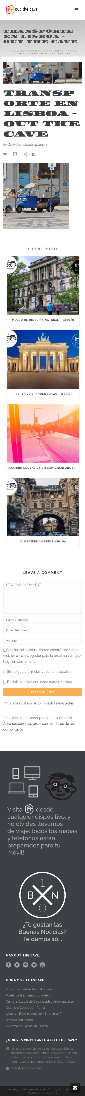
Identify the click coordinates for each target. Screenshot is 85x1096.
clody (11, 144)
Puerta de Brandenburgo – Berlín (43, 393)
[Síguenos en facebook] (8, 965)
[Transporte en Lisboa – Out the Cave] (42, 73)
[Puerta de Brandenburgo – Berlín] (43, 359)
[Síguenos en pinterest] (25, 965)
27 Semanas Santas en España (27, 1026)
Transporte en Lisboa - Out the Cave (46, 51)
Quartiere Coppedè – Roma (43, 541)
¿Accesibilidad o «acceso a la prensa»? (33, 1014)
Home (12, 51)
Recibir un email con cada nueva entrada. (40, 682)
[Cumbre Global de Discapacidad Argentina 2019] (43, 433)
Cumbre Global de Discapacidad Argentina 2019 (44, 467)
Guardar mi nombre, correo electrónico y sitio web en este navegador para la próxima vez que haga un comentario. (42, 656)
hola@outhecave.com (26, 1068)
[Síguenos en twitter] (34, 965)
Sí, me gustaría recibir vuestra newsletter (38, 671)
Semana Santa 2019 (19, 1020)
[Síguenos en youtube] (42, 965)
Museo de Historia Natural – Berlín (43, 320)
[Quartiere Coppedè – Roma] (43, 507)
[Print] (35, 154)
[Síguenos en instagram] (17, 965)
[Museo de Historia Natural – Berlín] (43, 285)
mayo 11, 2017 (35, 144)
